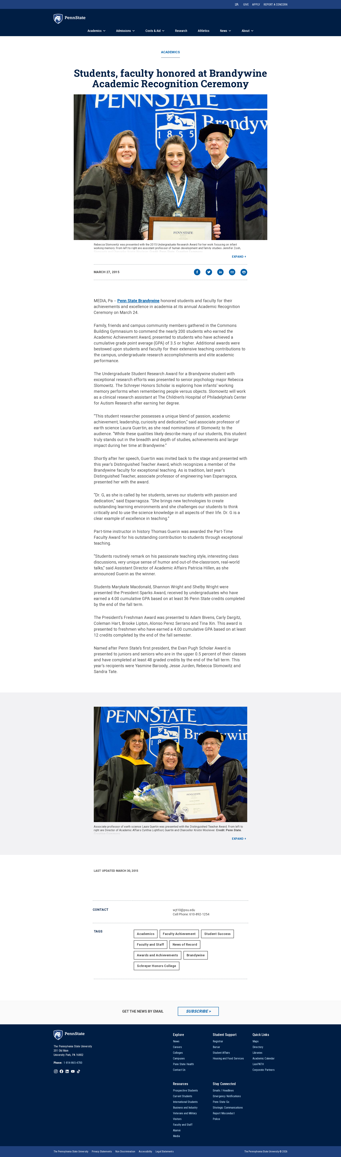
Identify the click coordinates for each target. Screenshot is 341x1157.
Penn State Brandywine (138, 300)
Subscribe (197, 1011)
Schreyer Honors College (156, 966)
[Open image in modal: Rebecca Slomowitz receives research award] (170, 167)
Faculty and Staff (150, 944)
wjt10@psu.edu (184, 910)
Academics (170, 52)
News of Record (185, 944)
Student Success (217, 934)
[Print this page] (243, 272)
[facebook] (197, 272)
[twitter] (209, 272)
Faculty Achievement (179, 934)
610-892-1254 (199, 914)
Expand (237, 256)
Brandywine (196, 955)
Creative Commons (189, 251)
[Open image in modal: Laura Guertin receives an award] (170, 764)
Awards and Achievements (157, 955)
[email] (232, 272)
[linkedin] (220, 272)
